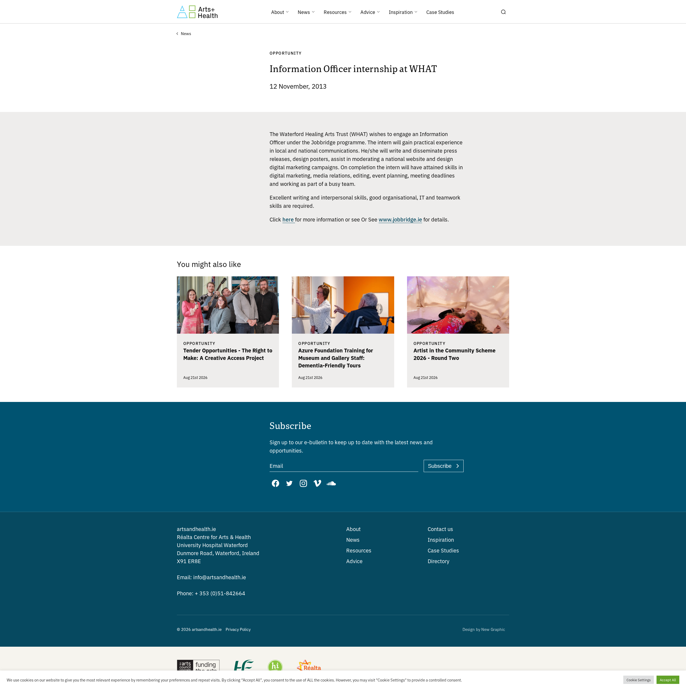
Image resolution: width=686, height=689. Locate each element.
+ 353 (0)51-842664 (211, 593)
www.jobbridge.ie (400, 219)
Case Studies (443, 550)
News (353, 539)
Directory (438, 561)
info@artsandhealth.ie (211, 577)
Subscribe (440, 466)
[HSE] (243, 668)
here (288, 219)
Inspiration (441, 539)
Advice (354, 561)
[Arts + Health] (197, 12)
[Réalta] (309, 668)
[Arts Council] (198, 668)
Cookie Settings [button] (639, 679)
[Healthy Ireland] (275, 668)
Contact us (440, 529)
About (353, 529)
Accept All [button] (668, 679)
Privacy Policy (238, 629)
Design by (484, 629)
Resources (358, 550)
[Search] (503, 12)
